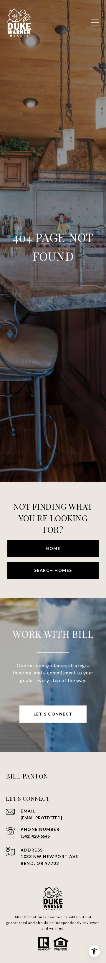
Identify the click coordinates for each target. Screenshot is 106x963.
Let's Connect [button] (53, 713)
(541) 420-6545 (35, 836)
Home (53, 548)
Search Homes (53, 570)
